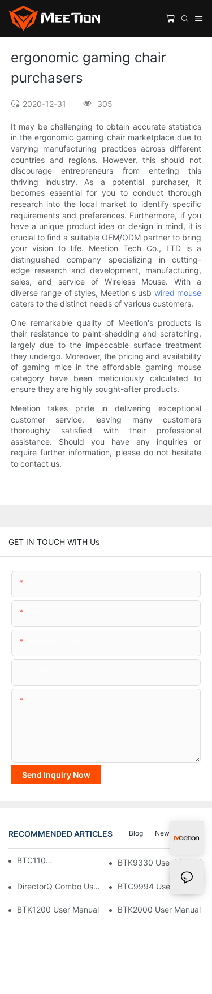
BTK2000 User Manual (159, 909)
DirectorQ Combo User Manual (60, 886)
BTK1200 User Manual (58, 909)
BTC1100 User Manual (35, 860)
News (164, 833)
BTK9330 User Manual (159, 862)
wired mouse (178, 293)
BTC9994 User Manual (160, 886)
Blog (136, 833)
